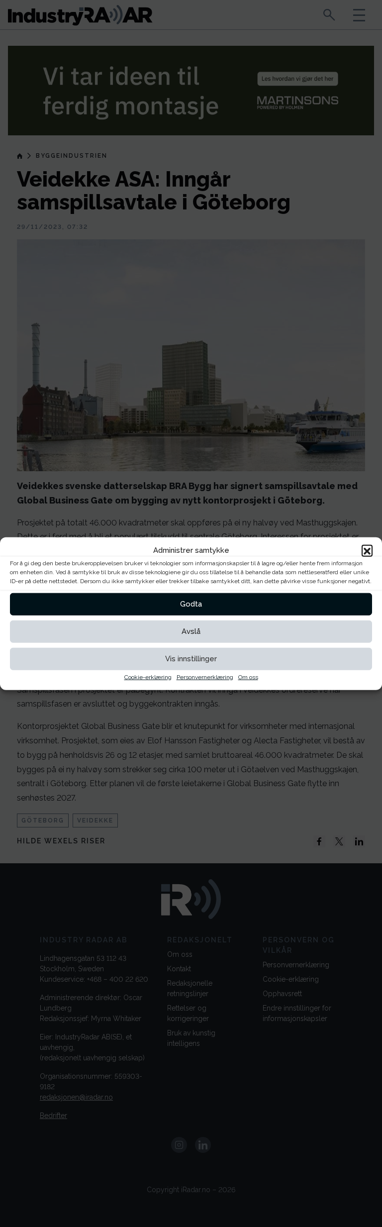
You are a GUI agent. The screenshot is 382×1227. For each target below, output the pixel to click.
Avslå (191, 631)
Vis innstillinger (191, 658)
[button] (367, 550)
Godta (191, 604)
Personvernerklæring (205, 676)
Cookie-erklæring (148, 676)
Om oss (248, 676)
